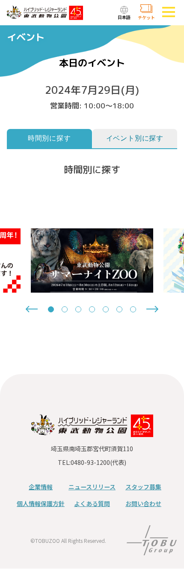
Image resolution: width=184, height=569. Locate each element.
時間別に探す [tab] (49, 138)
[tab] (51, 309)
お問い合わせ (143, 503)
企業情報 (41, 486)
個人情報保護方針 (41, 503)
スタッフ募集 (143, 486)
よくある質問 (92, 503)
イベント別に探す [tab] (134, 138)
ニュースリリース (92, 486)
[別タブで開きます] (152, 550)
